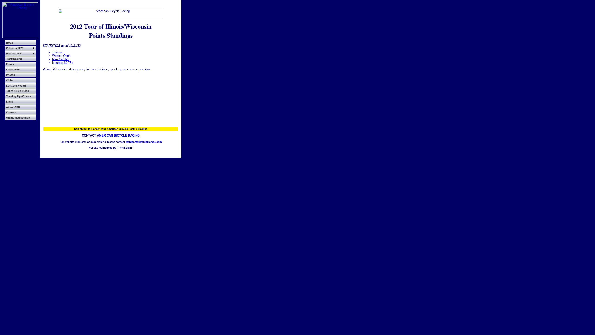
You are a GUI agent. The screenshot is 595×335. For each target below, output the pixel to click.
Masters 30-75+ (62, 62)
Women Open (61, 55)
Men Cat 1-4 (60, 59)
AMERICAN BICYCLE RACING (118, 135)
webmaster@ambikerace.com (144, 142)
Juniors (57, 52)
